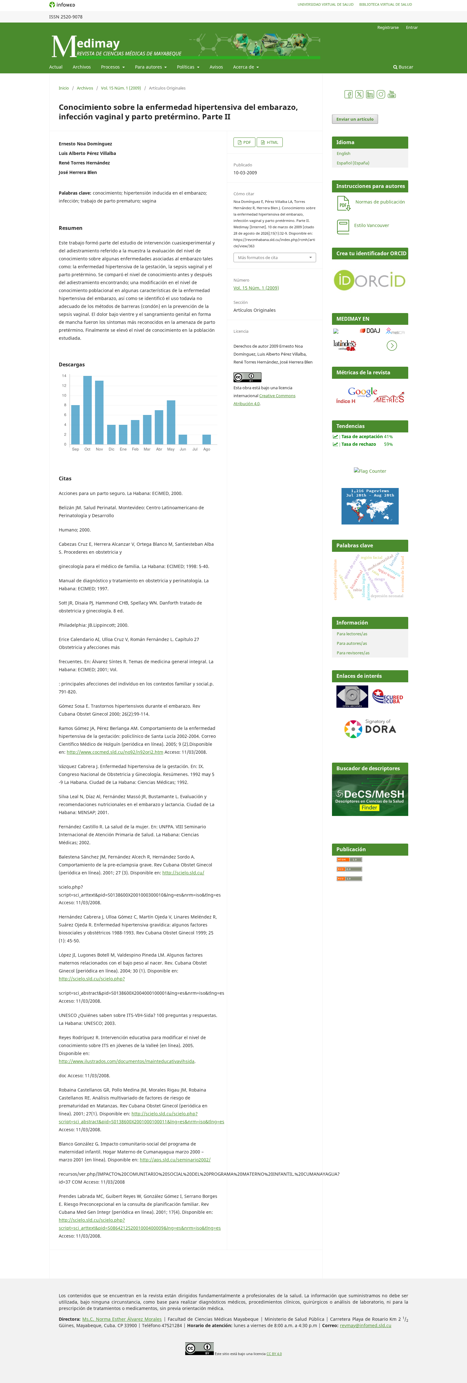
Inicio (64, 88)
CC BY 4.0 (274, 1354)
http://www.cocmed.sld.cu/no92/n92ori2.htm (115, 752)
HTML (272, 142)
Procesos (111, 67)
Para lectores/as (352, 634)
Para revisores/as (353, 653)
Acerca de (244, 67)
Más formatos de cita (258, 257)
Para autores (149, 67)
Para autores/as (352, 643)
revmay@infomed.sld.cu (365, 1325)
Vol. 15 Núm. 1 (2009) (121, 88)
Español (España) (353, 163)
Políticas (186, 67)
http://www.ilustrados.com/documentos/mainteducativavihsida (126, 1061)
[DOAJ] (370, 334)
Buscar (405, 67)
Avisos (216, 67)
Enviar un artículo (355, 119)
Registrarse (388, 27)
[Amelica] (395, 335)
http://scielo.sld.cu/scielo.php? (92, 979)
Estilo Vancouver (371, 225)
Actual (56, 67)
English (343, 153)
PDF (246, 142)
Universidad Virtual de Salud (326, 4)
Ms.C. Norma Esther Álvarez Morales (122, 1319)
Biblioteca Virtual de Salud (385, 4)
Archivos (82, 67)
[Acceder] (370, 404)
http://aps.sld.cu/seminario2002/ (175, 1160)
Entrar (412, 27)
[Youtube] (391, 97)
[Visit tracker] (370, 523)
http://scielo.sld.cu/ (183, 873)
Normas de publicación (380, 202)
